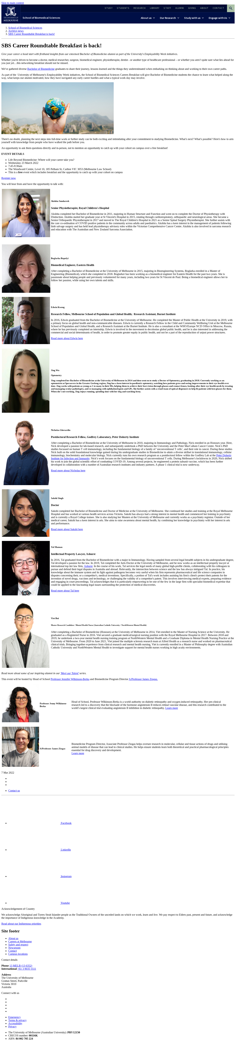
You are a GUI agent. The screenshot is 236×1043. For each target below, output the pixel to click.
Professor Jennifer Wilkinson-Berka (70, 679)
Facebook (66, 823)
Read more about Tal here (65, 590)
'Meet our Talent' (69, 673)
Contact (12, 950)
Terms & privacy (17, 1020)
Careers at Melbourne (20, 941)
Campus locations (18, 953)
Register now (8, 178)
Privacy (12, 1026)
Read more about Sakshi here (67, 529)
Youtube (65, 902)
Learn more (171, 708)
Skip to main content (12, 2)
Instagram (66, 876)
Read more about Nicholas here (68, 470)
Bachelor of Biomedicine (41, 68)
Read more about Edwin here (67, 338)
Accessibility (15, 1023)
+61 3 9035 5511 (26, 968)
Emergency (14, 1017)
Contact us (14, 790)
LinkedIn (65, 849)
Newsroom (14, 947)
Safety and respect (18, 944)
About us (13, 938)
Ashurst (88, 566)
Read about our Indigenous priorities (21, 923)
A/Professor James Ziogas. (143, 679)
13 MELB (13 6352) (21, 965)
